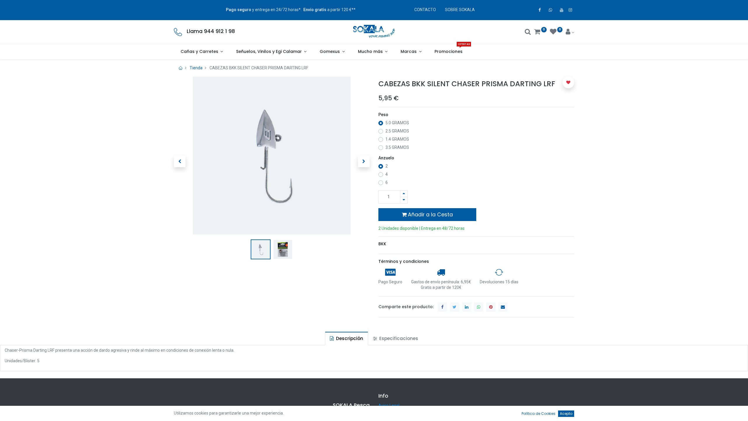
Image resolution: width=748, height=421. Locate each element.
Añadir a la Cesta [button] (429, 214)
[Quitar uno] (403, 200)
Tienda (196, 67)
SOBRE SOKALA (460, 9)
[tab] (346, 338)
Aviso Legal (388, 405)
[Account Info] (570, 32)
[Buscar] (528, 32)
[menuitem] (448, 51)
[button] (180, 161)
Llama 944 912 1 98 (211, 31)
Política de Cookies (538, 413)
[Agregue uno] (403, 194)
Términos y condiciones (403, 261)
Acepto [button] (566, 413)
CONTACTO (425, 9)
